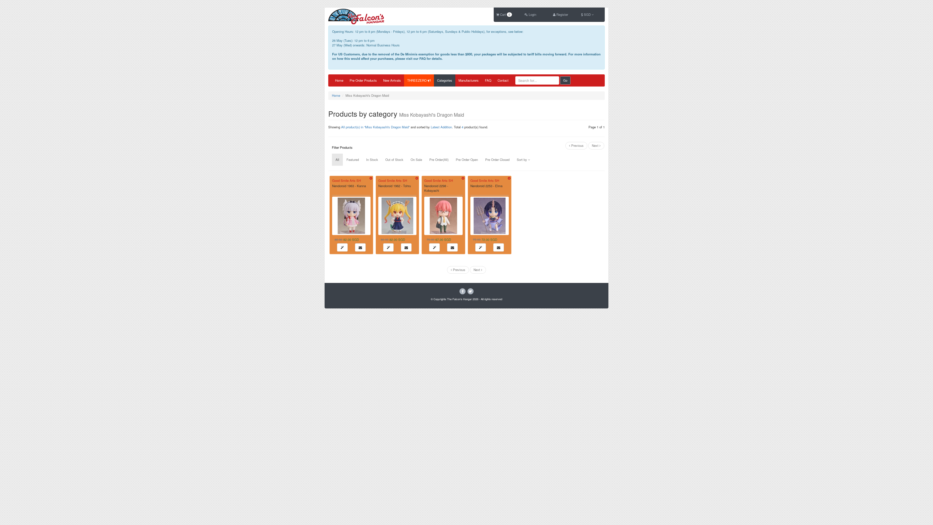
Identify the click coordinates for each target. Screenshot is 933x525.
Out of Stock (394, 159)
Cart (504, 14)
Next (595, 145)
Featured (352, 159)
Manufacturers (468, 80)
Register (561, 14)
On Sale (416, 159)
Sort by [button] (522, 159)
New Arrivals (392, 80)
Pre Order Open (467, 159)
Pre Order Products (363, 80)
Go (565, 80)
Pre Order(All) (439, 159)
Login (532, 14)
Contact (503, 80)
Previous (577, 145)
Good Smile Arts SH (346, 180)
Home (339, 80)
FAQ (488, 80)
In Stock (372, 159)
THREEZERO (417, 80)
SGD (587, 14)
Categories (444, 80)
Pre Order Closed (497, 159)
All (337, 159)
